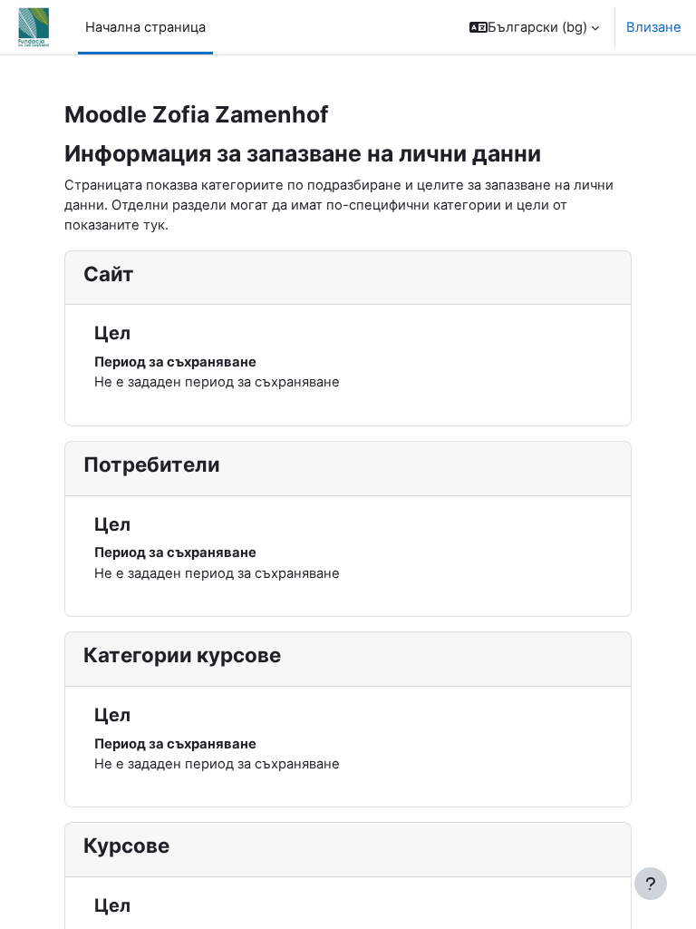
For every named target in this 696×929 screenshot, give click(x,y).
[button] (534, 27)
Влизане (654, 27)
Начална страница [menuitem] (145, 27)
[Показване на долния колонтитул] (650, 883)
